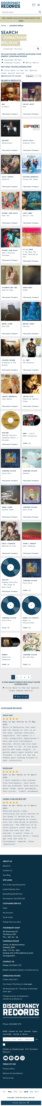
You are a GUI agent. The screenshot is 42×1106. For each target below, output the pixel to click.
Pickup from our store (12, 921)
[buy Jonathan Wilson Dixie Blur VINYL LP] (10, 605)
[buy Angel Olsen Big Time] (10, 311)
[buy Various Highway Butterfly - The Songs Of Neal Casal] (10, 567)
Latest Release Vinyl (11, 889)
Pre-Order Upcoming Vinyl (14, 884)
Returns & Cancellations (13, 1073)
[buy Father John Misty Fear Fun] (10, 200)
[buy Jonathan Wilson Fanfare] (31, 458)
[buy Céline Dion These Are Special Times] (31, 384)
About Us (6, 865)
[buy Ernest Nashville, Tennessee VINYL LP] (10, 642)
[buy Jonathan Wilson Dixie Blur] (10, 458)
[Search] (38, 48)
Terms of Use (8, 1077)
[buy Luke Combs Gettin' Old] (31, 200)
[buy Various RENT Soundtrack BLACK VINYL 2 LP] (31, 421)
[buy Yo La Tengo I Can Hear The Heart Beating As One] (31, 237)
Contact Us (7, 870)
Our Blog (6, 875)
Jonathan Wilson (12, 60)
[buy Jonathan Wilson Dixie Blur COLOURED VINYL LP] (31, 568)
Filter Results (20, 1103)
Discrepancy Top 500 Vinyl (14, 898)
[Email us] (5, 1058)
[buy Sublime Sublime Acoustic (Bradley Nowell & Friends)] (10, 420)
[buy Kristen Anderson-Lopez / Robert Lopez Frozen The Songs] (31, 164)
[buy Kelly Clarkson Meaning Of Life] (10, 531)
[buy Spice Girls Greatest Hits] (31, 128)
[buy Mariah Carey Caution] (31, 311)
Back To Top (21, 697)
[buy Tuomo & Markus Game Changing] (31, 531)
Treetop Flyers (12, 63)
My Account (8, 912)
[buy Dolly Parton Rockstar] (10, 164)
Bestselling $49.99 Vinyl (12, 893)
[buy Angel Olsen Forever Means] (10, 494)
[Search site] (39, 12)
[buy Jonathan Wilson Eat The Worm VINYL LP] (31, 642)
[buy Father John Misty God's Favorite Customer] (10, 237)
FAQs (5, 908)
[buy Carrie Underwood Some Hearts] (10, 384)
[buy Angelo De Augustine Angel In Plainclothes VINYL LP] (31, 605)
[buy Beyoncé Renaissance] (10, 128)
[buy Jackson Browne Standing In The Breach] (10, 347)
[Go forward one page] (29, 677)
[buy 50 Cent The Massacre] (31, 347)
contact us (7, 998)
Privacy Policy (9, 1068)
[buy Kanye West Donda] (31, 275)
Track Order (8, 917)
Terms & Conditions (13, 1049)
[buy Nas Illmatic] (10, 91)
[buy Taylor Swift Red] (31, 91)
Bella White (31, 63)
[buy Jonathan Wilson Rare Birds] (31, 494)
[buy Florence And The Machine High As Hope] (10, 275)
